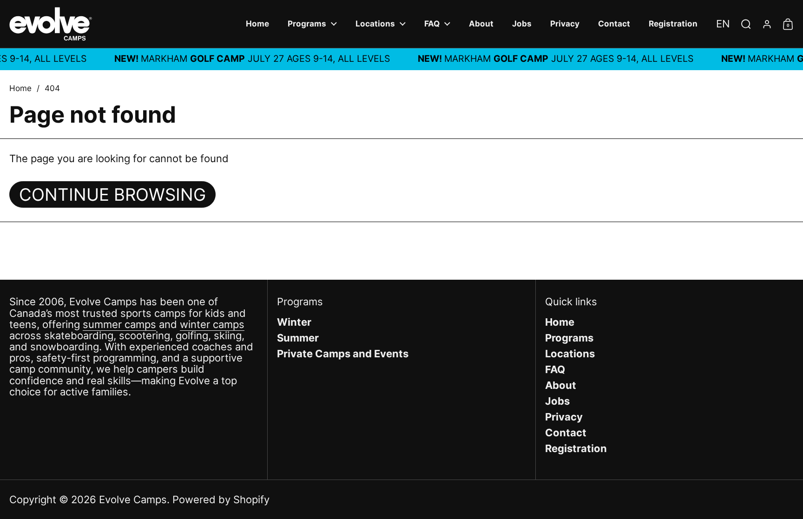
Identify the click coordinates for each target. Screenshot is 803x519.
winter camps (212, 324)
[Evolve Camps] (50, 24)
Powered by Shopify (221, 499)
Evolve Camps (133, 499)
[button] (723, 23)
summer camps (119, 324)
